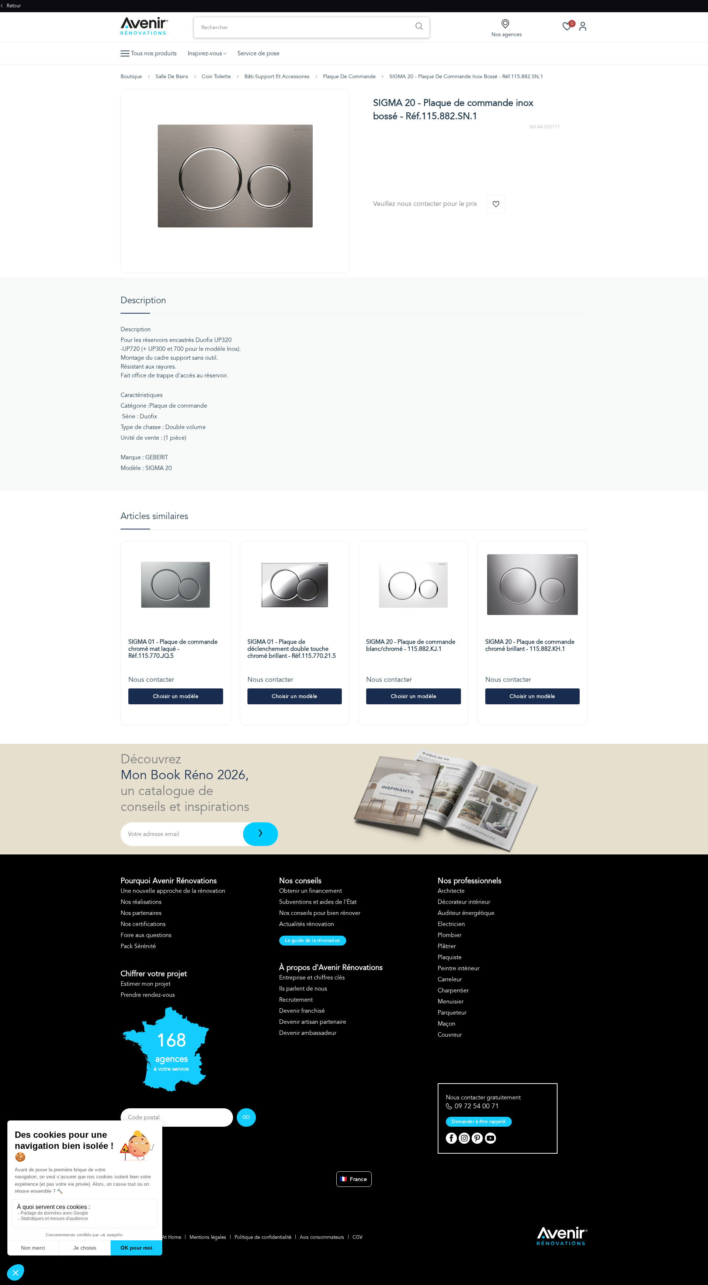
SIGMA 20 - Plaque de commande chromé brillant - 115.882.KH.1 (530, 645)
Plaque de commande (349, 76)
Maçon (446, 1024)
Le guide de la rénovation (312, 940)
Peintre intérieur (458, 968)
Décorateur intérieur (464, 902)
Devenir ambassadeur (307, 1033)
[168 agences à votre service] (165, 1090)
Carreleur (450, 979)
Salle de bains (172, 76)
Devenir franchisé (302, 1011)
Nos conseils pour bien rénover (319, 913)
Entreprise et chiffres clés (312, 978)
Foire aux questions (146, 935)
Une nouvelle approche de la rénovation (173, 891)
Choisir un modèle (176, 696)
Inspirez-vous (205, 53)
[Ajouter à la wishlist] (496, 204)
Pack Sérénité (138, 946)
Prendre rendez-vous (148, 995)
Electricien (451, 924)
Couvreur (450, 1035)
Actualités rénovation (306, 924)
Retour (13, 6)
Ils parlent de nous (303, 989)
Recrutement (296, 1000)
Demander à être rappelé (479, 1122)
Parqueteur (452, 1013)
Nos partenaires (141, 913)
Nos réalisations (141, 902)
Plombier (449, 935)
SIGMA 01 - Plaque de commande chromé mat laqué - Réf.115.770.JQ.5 (173, 649)
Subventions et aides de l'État (318, 902)
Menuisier (451, 1002)
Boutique (131, 76)
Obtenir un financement (310, 891)
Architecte (451, 891)
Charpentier (453, 991)
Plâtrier (447, 946)
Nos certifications (143, 924)
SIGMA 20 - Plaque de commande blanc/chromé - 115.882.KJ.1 (410, 645)
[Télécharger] (260, 834)
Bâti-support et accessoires (276, 76)
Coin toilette (216, 76)
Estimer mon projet (145, 984)
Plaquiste (450, 957)
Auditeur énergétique (466, 913)
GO (246, 1117)
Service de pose (258, 53)
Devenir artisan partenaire (312, 1022)
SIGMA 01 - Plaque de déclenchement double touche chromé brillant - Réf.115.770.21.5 (291, 649)
